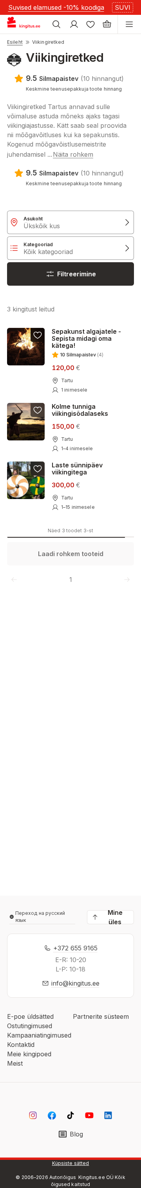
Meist (15, 1063)
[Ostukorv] (107, 24)
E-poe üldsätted (30, 1016)
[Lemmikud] (90, 24)
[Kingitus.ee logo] (27, 24)
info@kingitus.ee (75, 983)
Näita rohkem (73, 154)
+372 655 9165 (75, 948)
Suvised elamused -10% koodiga (56, 7)
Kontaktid (20, 1044)
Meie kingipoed (29, 1054)
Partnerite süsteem (101, 1016)
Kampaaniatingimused (39, 1035)
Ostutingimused (29, 1026)
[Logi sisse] (74, 24)
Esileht (15, 42)
